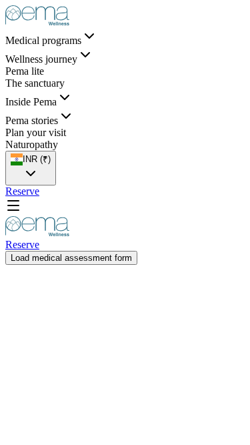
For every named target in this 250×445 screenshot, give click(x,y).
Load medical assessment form (71, 258)
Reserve (22, 191)
